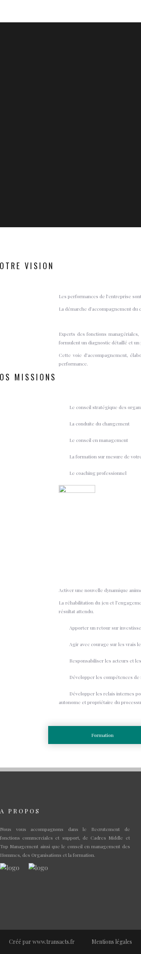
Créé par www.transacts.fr (42, 941)
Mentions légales (112, 941)
